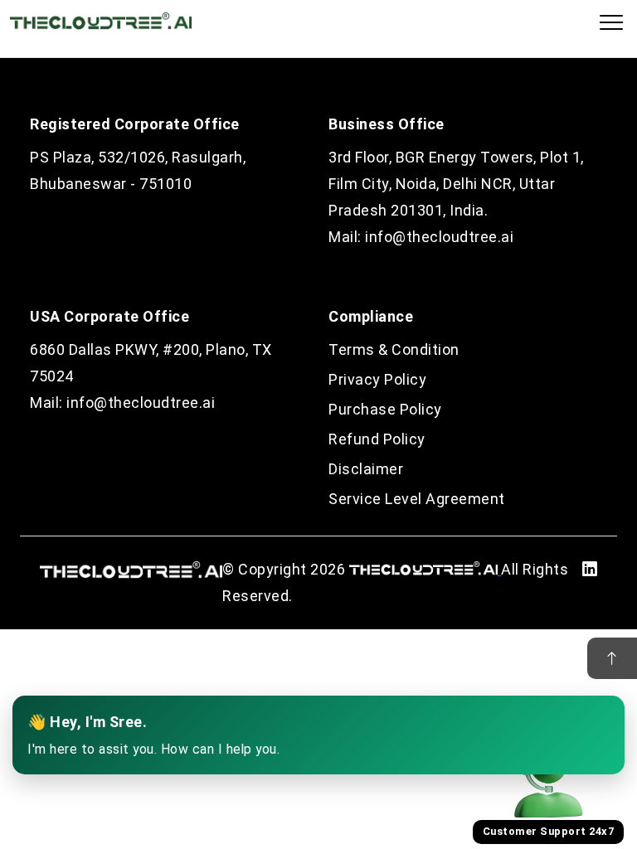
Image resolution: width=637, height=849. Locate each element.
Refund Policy (376, 439)
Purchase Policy (385, 409)
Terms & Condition (394, 349)
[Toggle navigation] (611, 22)
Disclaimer (365, 469)
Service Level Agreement (416, 498)
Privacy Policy (377, 379)
